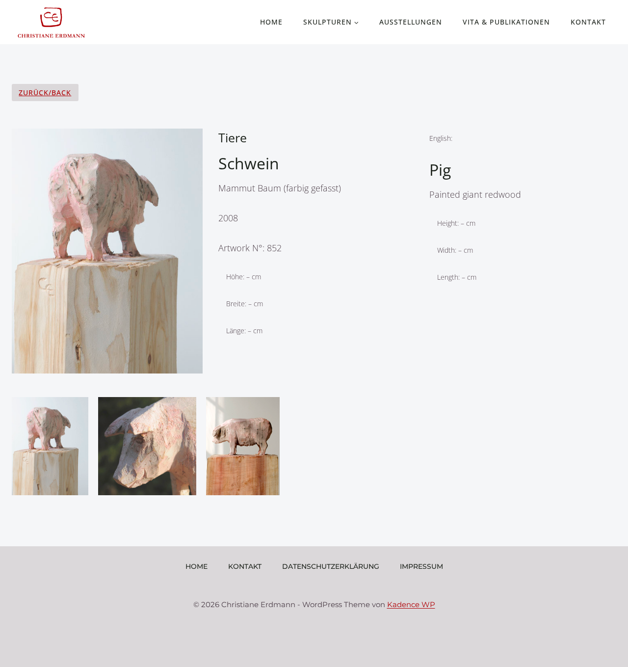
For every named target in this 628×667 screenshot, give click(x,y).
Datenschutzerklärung (330, 566)
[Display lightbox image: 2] (147, 446)
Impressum (421, 566)
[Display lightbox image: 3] (243, 446)
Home (271, 22)
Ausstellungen (410, 22)
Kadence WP (411, 604)
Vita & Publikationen (506, 22)
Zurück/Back (45, 92)
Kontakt (588, 22)
